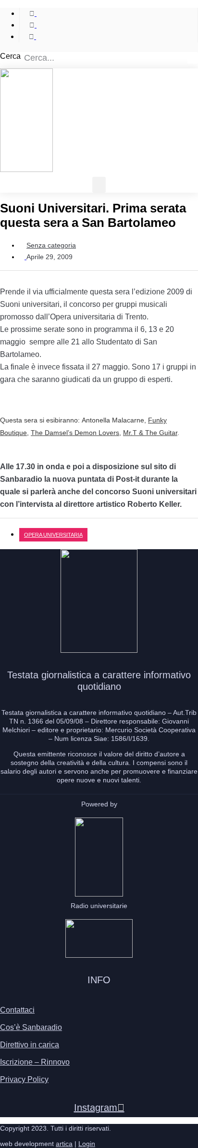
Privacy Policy (24, 1079)
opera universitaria (53, 535)
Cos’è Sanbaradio (31, 1027)
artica (64, 1144)
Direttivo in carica (29, 1045)
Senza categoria (51, 245)
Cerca (10, 56)
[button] (99, 185)
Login (86, 1144)
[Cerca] (192, 58)
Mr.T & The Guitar (150, 432)
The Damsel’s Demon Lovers (75, 432)
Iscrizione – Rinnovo (35, 1062)
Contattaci (17, 1010)
